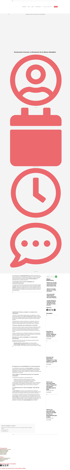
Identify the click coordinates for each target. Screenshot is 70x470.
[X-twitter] (3, 465)
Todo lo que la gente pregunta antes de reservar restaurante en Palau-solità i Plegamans (51, 296)
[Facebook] (1, 465)
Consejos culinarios (3, 454)
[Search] (56, 277)
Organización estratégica (4, 451)
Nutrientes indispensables (4, 450)
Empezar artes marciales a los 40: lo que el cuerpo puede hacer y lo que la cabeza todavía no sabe (52, 284)
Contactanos (5, 430)
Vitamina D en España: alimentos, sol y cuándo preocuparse (51, 290)
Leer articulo (48, 338)
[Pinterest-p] (8, 465)
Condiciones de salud (3, 452)
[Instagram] (5, 465)
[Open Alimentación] (26, 6)
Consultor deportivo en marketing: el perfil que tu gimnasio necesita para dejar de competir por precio (51, 303)
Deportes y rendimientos (4, 459)
